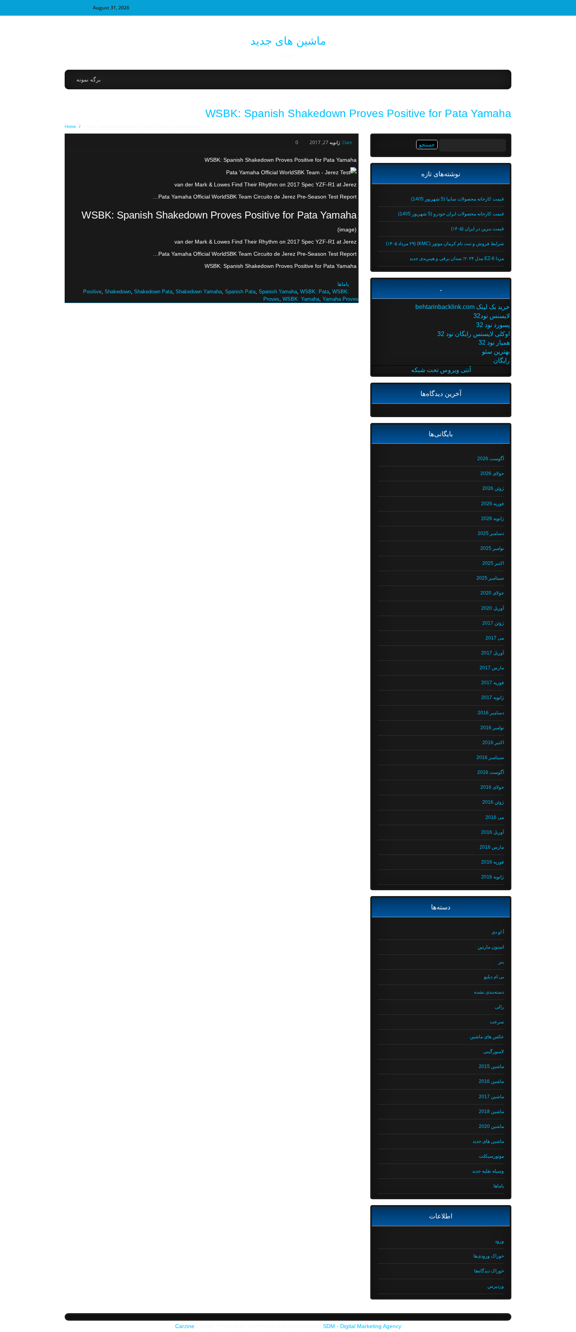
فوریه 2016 (492, 862)
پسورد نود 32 (493, 325)
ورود (499, 1241)
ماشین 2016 (491, 1081)
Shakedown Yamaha (199, 292)
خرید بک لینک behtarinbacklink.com (462, 307)
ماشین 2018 (491, 1111)
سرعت (497, 1022)
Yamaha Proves (340, 299)
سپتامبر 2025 (490, 578)
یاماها (343, 284)
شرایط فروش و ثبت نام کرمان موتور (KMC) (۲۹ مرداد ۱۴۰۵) (445, 243)
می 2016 (494, 817)
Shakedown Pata (153, 292)
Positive (92, 292)
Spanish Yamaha (278, 292)
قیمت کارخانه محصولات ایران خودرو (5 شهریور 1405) (451, 214)
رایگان (501, 360)
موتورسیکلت (491, 1156)
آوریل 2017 (492, 653)
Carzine (185, 1326)
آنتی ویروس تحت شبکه (441, 370)
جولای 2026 (492, 473)
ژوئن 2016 (493, 802)
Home (70, 126)
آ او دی (497, 932)
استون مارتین (491, 947)
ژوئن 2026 (493, 488)
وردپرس (495, 1286)
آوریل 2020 (492, 608)
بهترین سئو (496, 351)
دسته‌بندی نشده (489, 992)
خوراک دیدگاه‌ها (489, 1271)
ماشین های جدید (288, 41)
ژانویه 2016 (492, 877)
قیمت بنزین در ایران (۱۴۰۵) (477, 228)
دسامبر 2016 (491, 713)
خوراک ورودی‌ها (488, 1256)
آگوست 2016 (490, 772)
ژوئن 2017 (493, 623)
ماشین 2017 (491, 1096)
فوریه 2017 (492, 682)
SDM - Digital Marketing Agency (362, 1326)
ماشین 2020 (491, 1126)
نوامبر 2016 (492, 727)
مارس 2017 (492, 668)
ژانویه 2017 (492, 697)
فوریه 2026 (492, 503)
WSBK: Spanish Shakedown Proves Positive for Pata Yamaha (358, 113)
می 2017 (494, 638)
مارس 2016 (492, 847)
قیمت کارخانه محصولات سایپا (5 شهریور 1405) (457, 199)
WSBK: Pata (314, 292)
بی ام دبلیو (494, 977)
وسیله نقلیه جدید (488, 1171)
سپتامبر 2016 (490, 757)
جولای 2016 (492, 787)
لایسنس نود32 (491, 316)
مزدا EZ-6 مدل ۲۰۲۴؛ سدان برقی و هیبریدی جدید (456, 258)
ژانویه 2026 (492, 518)
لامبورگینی (493, 1051)
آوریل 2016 (492, 832)
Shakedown (118, 292)
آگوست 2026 (490, 458)
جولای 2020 (492, 593)
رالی (499, 1007)
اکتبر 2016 (493, 742)
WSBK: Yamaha (301, 299)
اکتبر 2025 (493, 563)
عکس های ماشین (487, 1036)
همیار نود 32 (494, 342)
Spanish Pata (240, 292)
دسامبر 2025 (491, 533)
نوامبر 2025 (492, 548)
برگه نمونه (88, 79)
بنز (501, 962)
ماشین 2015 (491, 1066)
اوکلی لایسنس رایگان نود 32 (473, 334)
